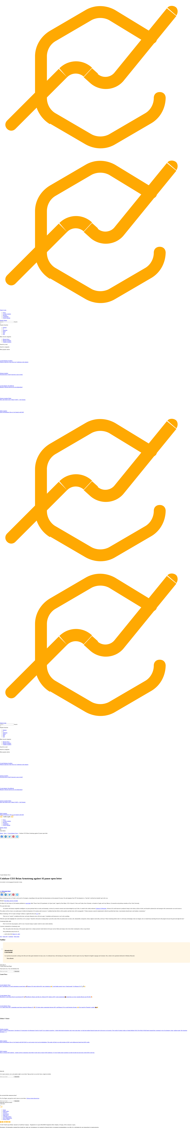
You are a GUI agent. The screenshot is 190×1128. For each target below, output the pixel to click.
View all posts (10, 958)
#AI (1, 936)
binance (5, 327)
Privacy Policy (6, 1119)
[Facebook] (2, 836)
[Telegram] (17, 836)
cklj (4, 334)
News (4, 312)
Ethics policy (6, 1111)
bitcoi (4, 331)
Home (1, 833)
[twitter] (9, 836)
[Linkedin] (5, 836)
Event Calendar (6, 318)
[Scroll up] (0, 1105)
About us (5, 1112)
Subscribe (17, 971)
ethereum (5, 330)
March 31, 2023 (16, 934)
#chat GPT (5, 936)
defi (4, 332)
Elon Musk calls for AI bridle (11, 900)
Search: (16, 321)
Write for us (5, 1115)
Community (6, 316)
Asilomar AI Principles (101, 908)
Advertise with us (7, 1116)
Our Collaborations (7, 1118)
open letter (28, 903)
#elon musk (16, 936)
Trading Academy (7, 342)
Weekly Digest (3, 320)
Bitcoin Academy (7, 340)
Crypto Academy (7, 314)
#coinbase (10, 936)
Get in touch (6, 1114)
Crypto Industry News (13, 833)
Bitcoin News (6, 339)
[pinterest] (13, 836)
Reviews (5, 315)
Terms (4, 1110)
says (37, 913)
